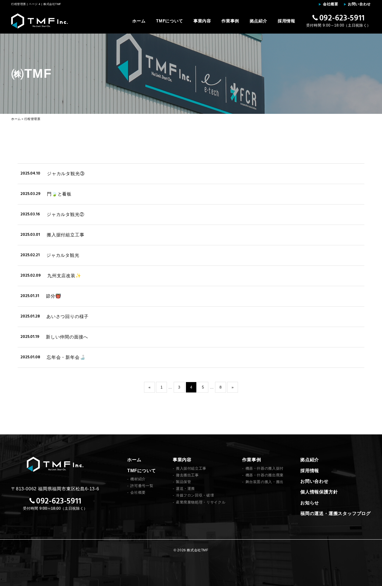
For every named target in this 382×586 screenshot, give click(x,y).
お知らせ (309, 502)
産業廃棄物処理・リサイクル (200, 502)
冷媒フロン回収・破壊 (195, 495)
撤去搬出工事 (187, 475)
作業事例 (230, 20)
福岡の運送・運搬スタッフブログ (335, 513)
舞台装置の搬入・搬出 (265, 482)
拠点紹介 (258, 20)
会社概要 (330, 4)
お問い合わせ (359, 4)
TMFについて (169, 20)
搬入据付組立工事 (191, 468)
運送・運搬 (185, 488)
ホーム (138, 20)
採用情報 (286, 20)
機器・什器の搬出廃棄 (265, 475)
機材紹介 (138, 479)
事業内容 (202, 20)
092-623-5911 (341, 18)
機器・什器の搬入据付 (265, 468)
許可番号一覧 (141, 486)
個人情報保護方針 (319, 491)
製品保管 (183, 482)
